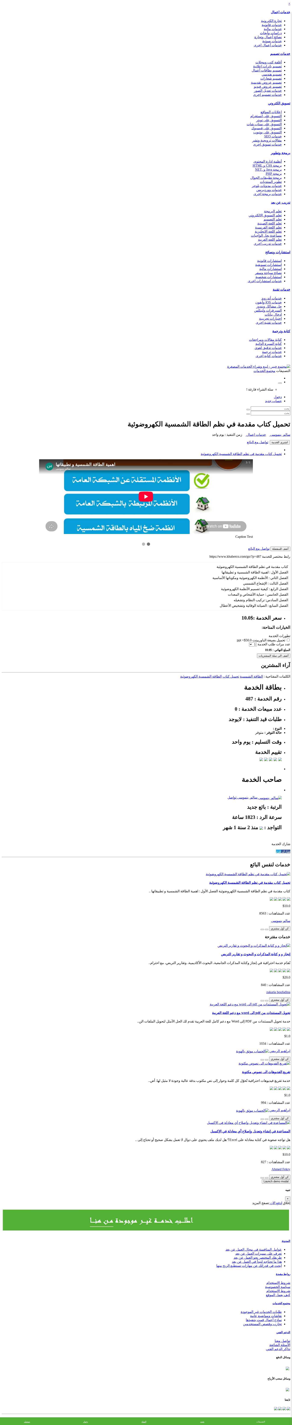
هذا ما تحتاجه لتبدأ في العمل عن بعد (257, 1261)
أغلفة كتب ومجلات (268, 62)
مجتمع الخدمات (281, 1303)
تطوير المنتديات (271, 182)
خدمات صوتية (272, 41)
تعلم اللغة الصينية (269, 223)
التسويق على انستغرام (266, 116)
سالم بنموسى (279, 434)
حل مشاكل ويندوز (269, 306)
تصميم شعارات (271, 78)
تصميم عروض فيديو (268, 86)
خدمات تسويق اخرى (267, 144)
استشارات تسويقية (268, 265)
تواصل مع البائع (257, 442)
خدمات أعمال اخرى (268, 45)
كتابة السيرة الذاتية (268, 344)
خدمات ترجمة (272, 352)
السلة (144, 1422)
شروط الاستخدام (278, 1283)
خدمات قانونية (272, 25)
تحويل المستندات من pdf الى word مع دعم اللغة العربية (251, 1013)
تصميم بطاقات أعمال (267, 70)
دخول (278, 397)
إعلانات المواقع (271, 112)
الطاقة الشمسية (251, 676)
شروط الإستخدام (278, 1291)
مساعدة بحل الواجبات (266, 235)
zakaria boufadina (278, 992)
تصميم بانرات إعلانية (267, 66)
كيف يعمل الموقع (278, 1295)
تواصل (231, 797)
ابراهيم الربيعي (279, 1051)
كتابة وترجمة (281, 331)
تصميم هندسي (272, 74)
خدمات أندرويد (271, 298)
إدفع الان (275, 1203)
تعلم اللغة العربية (270, 239)
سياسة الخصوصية (277, 1287)
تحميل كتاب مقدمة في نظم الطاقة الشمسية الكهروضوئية (241, 454)
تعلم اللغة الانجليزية (268, 231)
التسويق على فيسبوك (266, 128)
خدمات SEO (273, 136)
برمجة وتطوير (280, 153)
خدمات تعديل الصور (268, 90)
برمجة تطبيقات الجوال (266, 177)
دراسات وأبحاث (271, 33)
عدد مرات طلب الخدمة (274, 644)
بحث (202, 1422)
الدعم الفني (283, 1332)
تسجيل (27, 1422)
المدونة (286, 1241)
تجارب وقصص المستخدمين (262, 1324)
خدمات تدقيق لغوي (268, 348)
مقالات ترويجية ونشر (267, 140)
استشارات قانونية (269, 261)
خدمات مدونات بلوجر (267, 186)
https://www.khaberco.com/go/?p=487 (235, 556)
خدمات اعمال (280, 12)
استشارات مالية (270, 269)
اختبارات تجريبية (270, 318)
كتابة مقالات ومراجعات (265, 339)
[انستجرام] (275, 1408)
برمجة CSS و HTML (267, 165)
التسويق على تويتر (269, 120)
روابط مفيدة (283, 1274)
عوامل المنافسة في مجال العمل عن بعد (254, 1249)
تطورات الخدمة (279, 636)
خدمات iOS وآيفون (268, 302)
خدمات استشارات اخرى (265, 281)
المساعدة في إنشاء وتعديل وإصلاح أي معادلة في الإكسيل (250, 1131)
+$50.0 (247, 640)
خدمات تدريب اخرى (268, 243)
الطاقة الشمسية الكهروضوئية (201, 676)
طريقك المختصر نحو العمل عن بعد (258, 1257)
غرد (278, 851)
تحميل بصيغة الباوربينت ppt (261, 640)
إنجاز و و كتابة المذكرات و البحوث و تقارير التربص (255, 954)
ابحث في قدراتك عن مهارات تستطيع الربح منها (249, 1265)
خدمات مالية (273, 29)
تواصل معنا (282, 1341)
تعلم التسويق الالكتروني (265, 215)
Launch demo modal (276, 1181)
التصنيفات (260, 1422)
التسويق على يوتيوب (267, 132)
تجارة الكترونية (271, 21)
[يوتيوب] (279, 1408)
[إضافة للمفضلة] (266, 929)
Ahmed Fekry (280, 1169)
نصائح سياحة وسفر (268, 273)
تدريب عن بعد (280, 202)
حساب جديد (273, 401)
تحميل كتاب (231, 676)
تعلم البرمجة (273, 211)
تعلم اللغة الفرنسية (268, 227)
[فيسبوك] (288, 1408)
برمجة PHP (274, 173)
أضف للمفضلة (280, 548)
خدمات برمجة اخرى (268, 194)
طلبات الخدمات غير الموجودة (261, 1312)
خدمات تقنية (281, 289)
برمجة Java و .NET (268, 169)
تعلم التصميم (273, 219)
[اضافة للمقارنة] (262, 929)
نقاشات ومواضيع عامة (266, 1316)
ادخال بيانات (273, 314)
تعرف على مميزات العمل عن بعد (258, 1253)
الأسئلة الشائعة (279, 1345)
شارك (285, 851)
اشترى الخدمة (279, 442)
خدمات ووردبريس (269, 190)
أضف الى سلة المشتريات (274, 655)
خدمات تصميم (280, 53)
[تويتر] (284, 1408)
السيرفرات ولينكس (268, 310)
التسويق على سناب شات (264, 124)
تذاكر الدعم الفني (278, 1349)
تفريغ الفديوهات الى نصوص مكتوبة (266, 1072)
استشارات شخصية (268, 277)
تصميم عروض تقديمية (266, 82)
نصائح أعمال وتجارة (268, 37)
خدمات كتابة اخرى (269, 356)
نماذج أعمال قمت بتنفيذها (264, 1320)
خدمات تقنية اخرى (269, 322)
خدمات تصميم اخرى (267, 94)
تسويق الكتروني (279, 103)
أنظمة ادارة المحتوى (268, 161)
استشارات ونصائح (277, 252)
